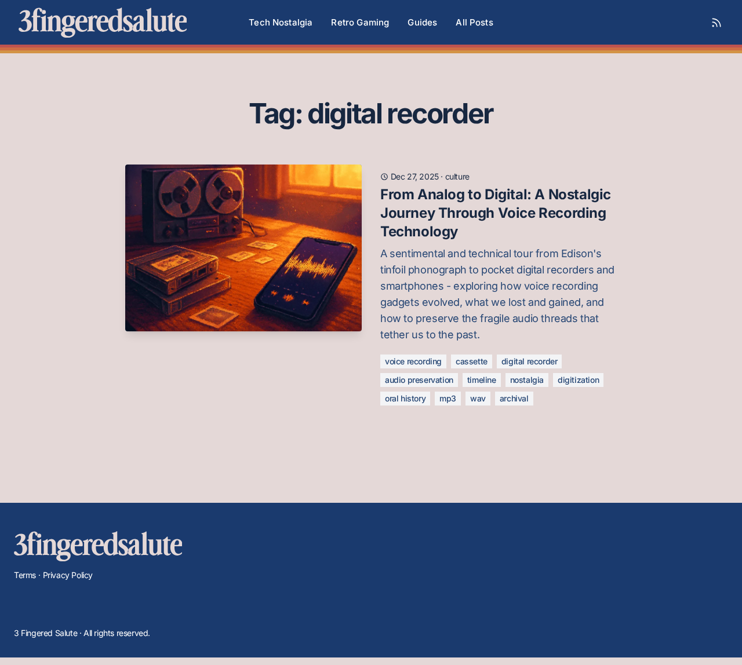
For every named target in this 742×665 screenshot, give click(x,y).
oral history (405, 398)
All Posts (474, 22)
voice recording (413, 361)
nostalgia (527, 380)
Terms (25, 575)
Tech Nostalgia (280, 22)
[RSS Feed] (716, 22)
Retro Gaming (360, 22)
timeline (481, 380)
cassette (472, 361)
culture (457, 176)
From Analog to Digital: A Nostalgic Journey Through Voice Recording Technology (495, 213)
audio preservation (419, 380)
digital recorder (529, 361)
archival (514, 398)
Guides (422, 22)
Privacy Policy (68, 575)
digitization (578, 380)
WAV (478, 398)
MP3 (447, 398)
